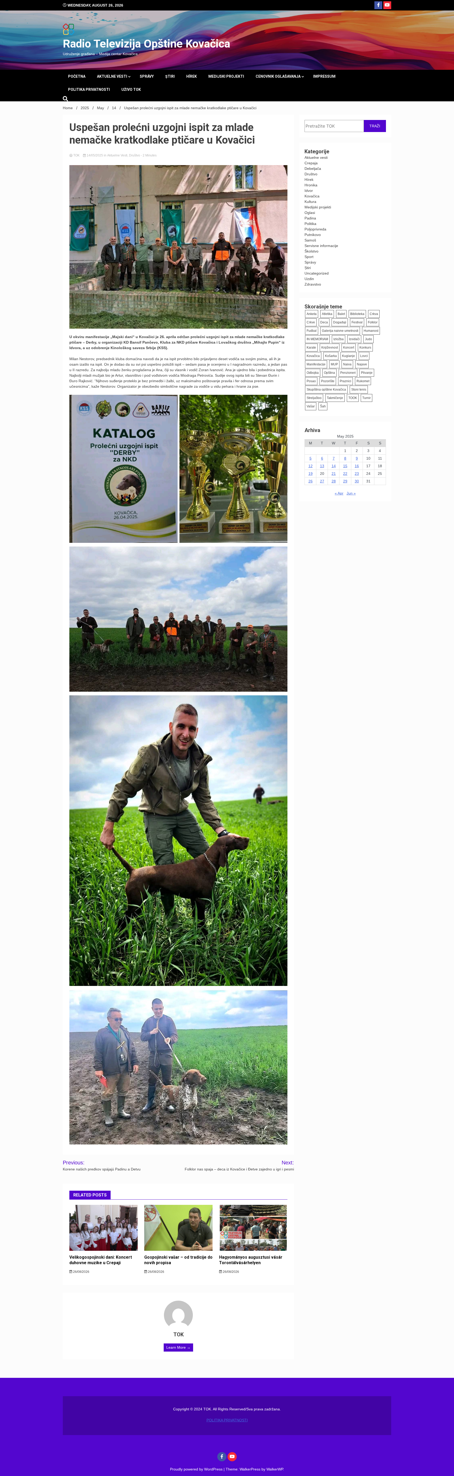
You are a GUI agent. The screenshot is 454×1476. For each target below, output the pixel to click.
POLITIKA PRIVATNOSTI (89, 89)
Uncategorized (317, 273)
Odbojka (313, 373)
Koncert (348, 347)
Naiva (347, 364)
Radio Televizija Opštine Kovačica (146, 43)
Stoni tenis (358, 389)
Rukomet (363, 381)
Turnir (366, 398)
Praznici (345, 381)
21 (334, 473)
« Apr (339, 493)
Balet (341, 314)
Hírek (191, 76)
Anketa (312, 314)
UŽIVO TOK (131, 89)
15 (345, 466)
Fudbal (312, 331)
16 (357, 466)
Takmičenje (335, 398)
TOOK (352, 398)
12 (310, 466)
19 (310, 473)
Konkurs (365, 347)
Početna (76, 76)
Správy (147, 76)
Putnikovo (313, 235)
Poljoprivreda (315, 229)
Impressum (324, 76)
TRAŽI (374, 126)
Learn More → (178, 1347)
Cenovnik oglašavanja (278, 76)
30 (357, 481)
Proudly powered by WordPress (197, 1469)
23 (357, 473)
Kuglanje (348, 356)
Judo (368, 339)
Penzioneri (348, 373)
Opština (329, 373)
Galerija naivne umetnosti (340, 331)
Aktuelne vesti (112, 76)
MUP (334, 364)
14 (334, 466)
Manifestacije (316, 364)
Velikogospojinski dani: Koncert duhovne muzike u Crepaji (100, 1260)
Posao (311, 381)
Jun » (351, 493)
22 (345, 473)
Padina (310, 218)
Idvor (309, 190)
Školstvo (311, 251)
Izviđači (354, 339)
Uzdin (309, 279)
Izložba (338, 339)
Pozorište (327, 381)
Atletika (327, 314)
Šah (323, 406)
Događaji (339, 322)
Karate (311, 347)
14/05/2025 (95, 155)
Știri (170, 76)
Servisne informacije (321, 246)
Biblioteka (357, 314)
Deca (324, 322)
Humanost (371, 331)
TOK (76, 155)
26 (310, 481)
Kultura (310, 201)
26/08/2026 (80, 1272)
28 (334, 481)
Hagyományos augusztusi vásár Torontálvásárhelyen (250, 1260)
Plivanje (367, 373)
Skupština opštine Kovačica (326, 389)
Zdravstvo (313, 284)
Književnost (329, 347)
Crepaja (311, 163)
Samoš (310, 240)
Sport (309, 257)
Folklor (373, 322)
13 (322, 466)
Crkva (374, 314)
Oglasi (310, 213)
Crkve (311, 322)
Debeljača (313, 168)
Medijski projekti (226, 76)
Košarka (331, 356)
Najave (362, 364)
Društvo (134, 155)
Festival (357, 322)
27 (322, 481)
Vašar (311, 406)
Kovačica (312, 196)
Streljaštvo (314, 398)
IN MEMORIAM (317, 339)
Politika (310, 224)
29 (345, 481)
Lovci (364, 356)
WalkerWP (274, 1469)
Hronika (311, 185)
